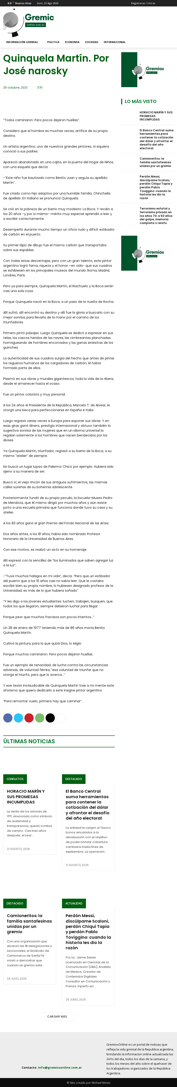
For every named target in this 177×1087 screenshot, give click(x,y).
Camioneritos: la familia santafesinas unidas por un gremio (29, 924)
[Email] (50, 718)
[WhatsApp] (39, 718)
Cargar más (57, 1016)
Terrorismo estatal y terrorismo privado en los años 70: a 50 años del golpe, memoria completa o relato (156, 216)
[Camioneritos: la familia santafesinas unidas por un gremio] (29, 892)
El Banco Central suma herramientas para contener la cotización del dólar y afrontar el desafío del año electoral (87, 804)
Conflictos (15, 779)
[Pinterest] (29, 718)
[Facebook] (7, 718)
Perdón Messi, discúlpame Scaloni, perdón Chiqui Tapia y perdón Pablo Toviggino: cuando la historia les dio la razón (88, 932)
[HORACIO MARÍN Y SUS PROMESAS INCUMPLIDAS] (29, 768)
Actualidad (74, 903)
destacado (73, 779)
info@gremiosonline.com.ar (60, 1067)
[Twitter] (18, 718)
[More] (61, 718)
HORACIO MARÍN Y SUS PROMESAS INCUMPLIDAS (26, 796)
